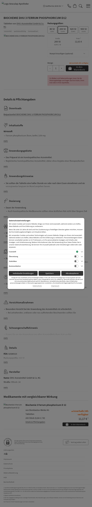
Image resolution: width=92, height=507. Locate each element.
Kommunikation (15, 266)
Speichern (49, 273)
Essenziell (12, 252)
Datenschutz (37, 286)
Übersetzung (13, 256)
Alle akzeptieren (72, 273)
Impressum (55, 286)
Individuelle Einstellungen (23, 273)
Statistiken (13, 261)
